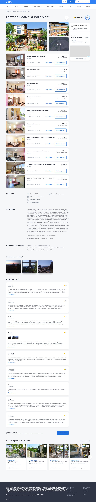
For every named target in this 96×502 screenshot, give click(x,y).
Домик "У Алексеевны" (36, 461)
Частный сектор (11, 460)
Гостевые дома (26, 11)
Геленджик (50, 6)
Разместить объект (86, 491)
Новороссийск (37, 6)
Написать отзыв (63, 433)
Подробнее (48, 62)
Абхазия (78, 6)
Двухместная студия (34, 97)
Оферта (85, 494)
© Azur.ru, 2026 (9, 499)
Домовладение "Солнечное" (13, 462)
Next (90, 457)
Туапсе (61, 6)
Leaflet (88, 56)
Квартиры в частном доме (79, 461)
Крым (8, 6)
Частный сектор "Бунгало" (58, 461)
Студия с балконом (33, 69)
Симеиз (18, 11)
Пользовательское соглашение (71, 495)
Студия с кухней (32, 83)
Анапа (26, 6)
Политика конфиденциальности (72, 491)
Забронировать (60, 62)
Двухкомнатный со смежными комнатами (41, 137)
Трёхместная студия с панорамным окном (41, 164)
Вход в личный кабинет (70, 488)
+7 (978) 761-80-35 (76, 37)
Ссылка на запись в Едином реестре (80, 29)
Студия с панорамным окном (36, 56)
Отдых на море (10, 11)
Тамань (17, 6)
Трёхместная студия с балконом (38, 151)
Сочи (69, 6)
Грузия (87, 6)
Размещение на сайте (86, 488)
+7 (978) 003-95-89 (77, 42)
